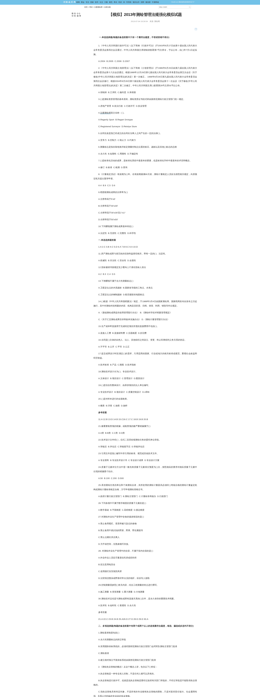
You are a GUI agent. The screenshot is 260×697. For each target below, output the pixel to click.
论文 (101, 2)
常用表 (128, 2)
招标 (92, 2)
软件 (96, 2)
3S (124, 2)
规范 (110, 2)
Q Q (78, 13)
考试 (115, 2)
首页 (86, 7)
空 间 (73, 16)
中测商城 (155, 2)
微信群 (148, 2)
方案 (106, 2)
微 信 (73, 13)
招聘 (142, 2)
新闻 (78, 2)
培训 (120, 2)
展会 (82, 2)
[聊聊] (196, 30)
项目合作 (136, 2)
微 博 (78, 16)
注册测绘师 (98, 7)
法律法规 (107, 7)
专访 (87, 2)
